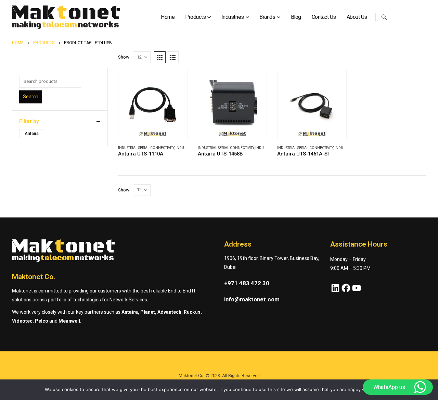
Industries (232, 17)
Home (168, 17)
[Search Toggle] (384, 17)
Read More (176, 81)
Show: (124, 57)
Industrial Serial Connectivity (146, 148)
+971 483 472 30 (246, 283)
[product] (152, 104)
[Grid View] (160, 57)
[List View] (173, 57)
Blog (296, 17)
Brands (267, 17)
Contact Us (324, 17)
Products (195, 17)
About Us (357, 17)
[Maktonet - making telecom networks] (66, 17)
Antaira (32, 133)
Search (30, 96)
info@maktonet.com (252, 299)
